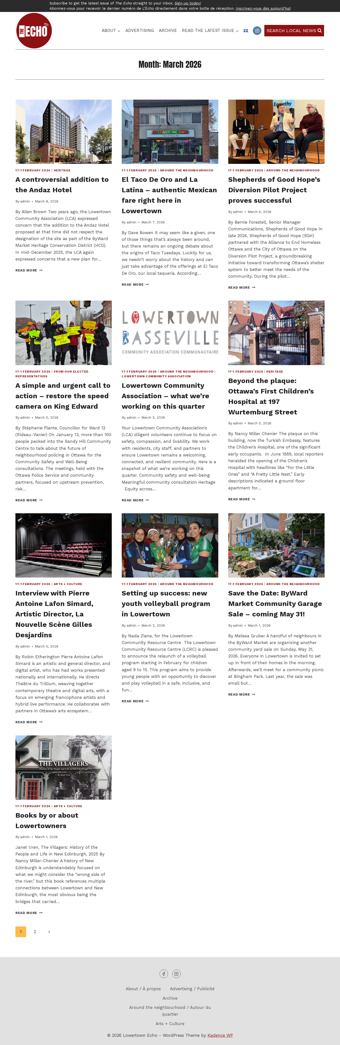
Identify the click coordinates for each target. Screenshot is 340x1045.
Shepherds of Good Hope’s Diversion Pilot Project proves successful (274, 189)
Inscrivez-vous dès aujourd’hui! (263, 8)
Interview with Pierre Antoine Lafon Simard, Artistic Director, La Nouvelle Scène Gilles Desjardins (54, 614)
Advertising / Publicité (192, 988)
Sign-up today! (188, 3)
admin (25, 201)
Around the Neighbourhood (186, 170)
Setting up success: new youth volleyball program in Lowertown (166, 603)
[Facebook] (164, 974)
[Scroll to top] (327, 1037)
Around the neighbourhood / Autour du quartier (170, 1011)
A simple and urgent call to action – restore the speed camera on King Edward (63, 395)
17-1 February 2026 (33, 170)
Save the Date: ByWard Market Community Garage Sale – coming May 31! (275, 603)
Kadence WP (220, 1035)
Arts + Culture (68, 584)
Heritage (62, 170)
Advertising (139, 30)
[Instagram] (257, 30)
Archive (168, 30)
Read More (29, 270)
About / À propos (143, 988)
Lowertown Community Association (156, 376)
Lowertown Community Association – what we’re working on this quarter (165, 395)
